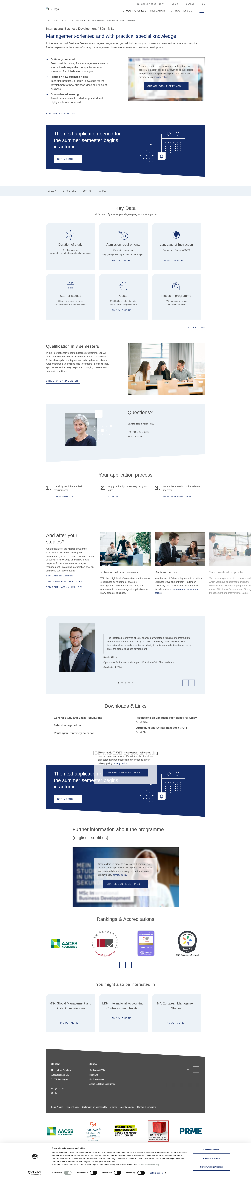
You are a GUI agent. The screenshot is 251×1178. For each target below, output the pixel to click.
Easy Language (127, 1107)
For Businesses (180, 10)
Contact (88, 191)
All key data (196, 327)
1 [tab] (118, 682)
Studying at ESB (135, 10)
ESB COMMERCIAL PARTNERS (64, 581)
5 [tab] (132, 682)
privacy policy (161, 77)
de (203, 4)
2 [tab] (122, 682)
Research (157, 10)
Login (175, 4)
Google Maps (57, 1088)
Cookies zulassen (211, 1150)
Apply (102, 191)
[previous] (196, 520)
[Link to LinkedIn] (182, 1085)
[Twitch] (190, 1085)
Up (188, 1069)
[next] (202, 520)
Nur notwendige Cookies (211, 1167)
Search (190, 4)
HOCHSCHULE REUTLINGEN (150, 4)
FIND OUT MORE (68, 1023)
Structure (69, 191)
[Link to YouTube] (198, 1085)
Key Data (51, 191)
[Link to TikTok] (174, 1085)
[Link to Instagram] (166, 1085)
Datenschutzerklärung (148, 1164)
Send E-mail (135, 436)
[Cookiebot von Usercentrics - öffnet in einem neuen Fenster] (34, 1173)
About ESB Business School (102, 1084)
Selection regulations (67, 725)
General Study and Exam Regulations (78, 717)
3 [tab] (125, 682)
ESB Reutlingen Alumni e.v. (64, 587)
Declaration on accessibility (94, 1107)
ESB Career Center (59, 576)
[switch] (93, 1173)
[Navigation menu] (202, 11)
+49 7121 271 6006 (138, 432)
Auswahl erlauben (211, 1158)
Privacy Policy (72, 1107)
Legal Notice (57, 1107)
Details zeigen (156, 1173)
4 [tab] (129, 682)
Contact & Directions (146, 1107)
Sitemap (113, 1107)
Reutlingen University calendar (74, 733)
